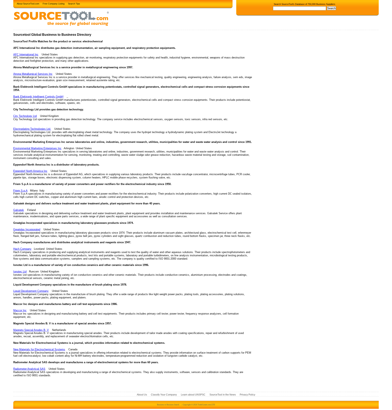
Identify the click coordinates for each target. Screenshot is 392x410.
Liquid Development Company (31, 290)
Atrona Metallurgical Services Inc (32, 73)
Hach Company (22, 248)
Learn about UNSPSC (193, 394)
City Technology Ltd (25, 116)
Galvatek (18, 210)
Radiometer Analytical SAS (29, 368)
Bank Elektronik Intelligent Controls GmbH (38, 96)
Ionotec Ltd (20, 271)
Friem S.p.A (20, 190)
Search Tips (74, 3)
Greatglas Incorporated (26, 229)
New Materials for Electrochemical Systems (39, 349)
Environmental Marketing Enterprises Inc (37, 148)
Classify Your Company (164, 394)
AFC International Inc (25, 54)
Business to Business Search (168, 405)
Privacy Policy (247, 394)
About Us (142, 394)
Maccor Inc (20, 310)
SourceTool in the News (222, 394)
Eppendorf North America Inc (30, 171)
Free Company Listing (54, 3)
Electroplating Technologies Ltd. (32, 128)
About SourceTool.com (28, 3)
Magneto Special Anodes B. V (31, 330)
